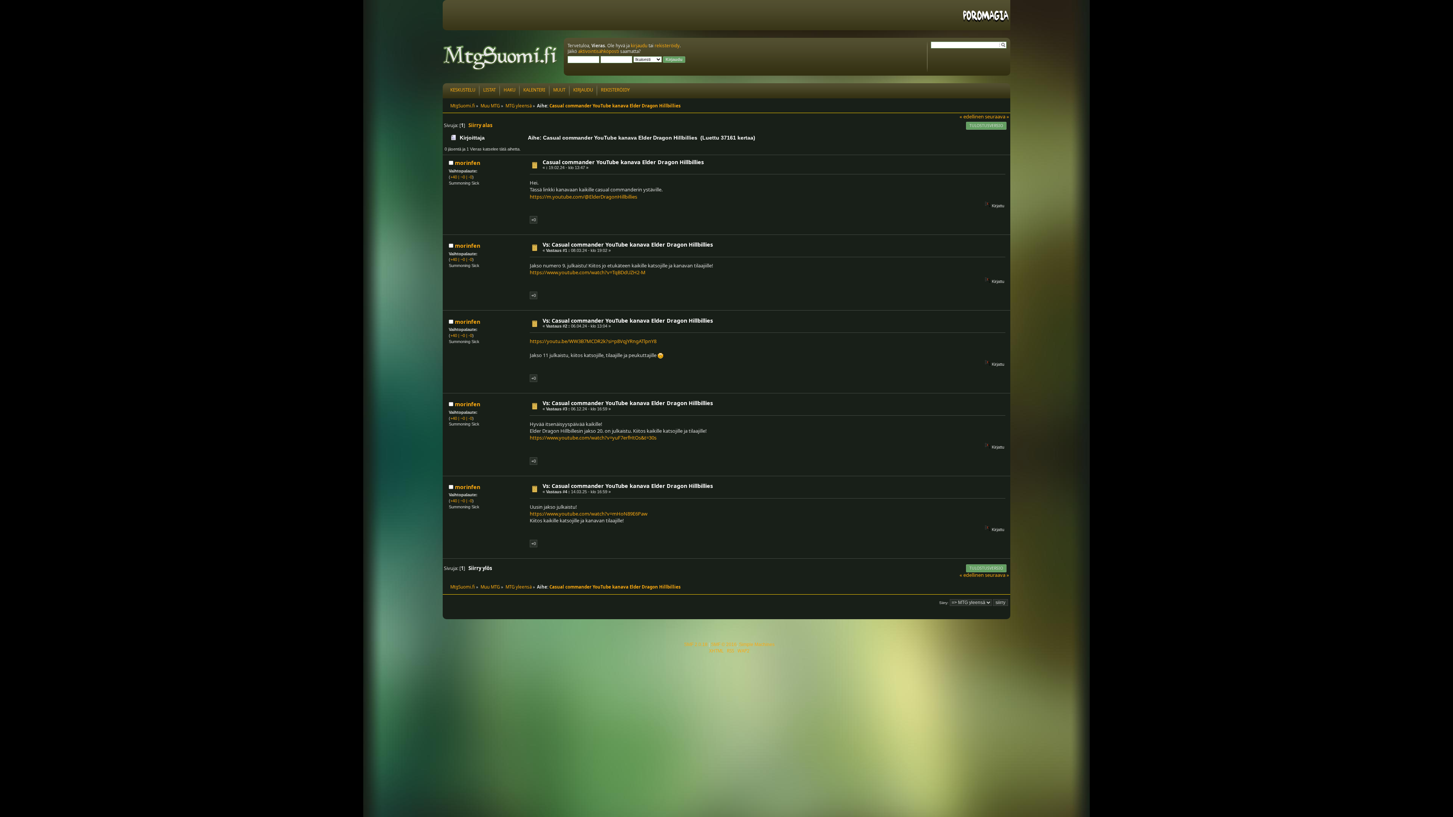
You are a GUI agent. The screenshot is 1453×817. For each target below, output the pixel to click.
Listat (489, 90)
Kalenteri (534, 90)
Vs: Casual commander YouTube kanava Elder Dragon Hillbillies (628, 244)
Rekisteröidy (615, 90)
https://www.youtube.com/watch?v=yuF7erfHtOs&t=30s (593, 437)
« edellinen (972, 116)
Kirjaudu (583, 90)
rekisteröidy (667, 45)
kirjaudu (639, 45)
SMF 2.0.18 (696, 644)
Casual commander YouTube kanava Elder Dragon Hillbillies (623, 162)
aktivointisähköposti (598, 51)
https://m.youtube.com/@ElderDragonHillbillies (583, 196)
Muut (559, 90)
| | (461, 177)
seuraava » (997, 116)
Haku (509, 90)
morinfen (467, 162)
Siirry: (944, 603)
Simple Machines (757, 644)
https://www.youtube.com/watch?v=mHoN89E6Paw (588, 513)
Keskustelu (462, 90)
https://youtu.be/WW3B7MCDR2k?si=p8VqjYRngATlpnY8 (593, 341)
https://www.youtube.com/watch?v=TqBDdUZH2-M (588, 272)
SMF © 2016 (724, 644)
